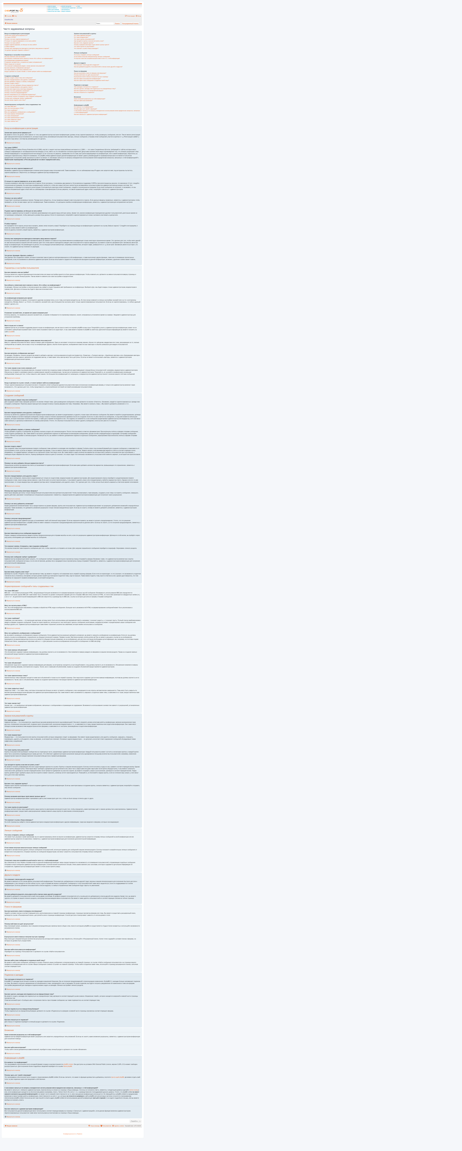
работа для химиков (53, 9)
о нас (78, 6)
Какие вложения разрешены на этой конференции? (89, 98)
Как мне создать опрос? (12, 83)
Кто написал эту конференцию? (83, 107)
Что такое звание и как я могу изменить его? (18, 69)
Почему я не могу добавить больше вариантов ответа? (21, 85)
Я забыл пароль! (10, 46)
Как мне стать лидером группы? (84, 43)
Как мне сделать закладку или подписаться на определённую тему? (95, 88)
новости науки (52, 6)
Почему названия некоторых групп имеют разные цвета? (91, 44)
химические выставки (54, 11)
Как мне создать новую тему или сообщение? (19, 78)
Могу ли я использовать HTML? (14, 108)
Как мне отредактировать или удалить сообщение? (20, 79)
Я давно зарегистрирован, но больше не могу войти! (21, 44)
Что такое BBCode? (10, 106)
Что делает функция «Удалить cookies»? (17, 50)
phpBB (11, 332)
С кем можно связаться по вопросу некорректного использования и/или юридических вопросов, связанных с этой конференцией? (107, 111)
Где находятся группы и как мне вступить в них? (89, 41)
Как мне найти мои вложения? (83, 100)
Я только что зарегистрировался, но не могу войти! (20, 41)
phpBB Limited (68, 1064)
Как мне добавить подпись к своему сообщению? (20, 81)
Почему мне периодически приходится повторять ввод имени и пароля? (27, 48)
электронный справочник (68, 8)
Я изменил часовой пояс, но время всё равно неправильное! (23, 62)
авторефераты (65, 9)
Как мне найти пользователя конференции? (87, 78)
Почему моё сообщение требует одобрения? (18, 98)
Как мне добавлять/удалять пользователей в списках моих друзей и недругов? (98, 66)
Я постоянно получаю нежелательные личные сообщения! (92, 56)
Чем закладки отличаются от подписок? (86, 87)
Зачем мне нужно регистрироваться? (16, 35)
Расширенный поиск (130, 23)
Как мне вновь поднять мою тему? (15, 100)
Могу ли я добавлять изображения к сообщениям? (20, 112)
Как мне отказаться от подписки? (84, 92)
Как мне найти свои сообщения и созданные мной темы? (91, 80)
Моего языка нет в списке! (13, 64)
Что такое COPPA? (10, 37)
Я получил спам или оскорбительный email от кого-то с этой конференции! (97, 58)
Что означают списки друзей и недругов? (86, 65)
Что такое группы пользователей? (84, 39)
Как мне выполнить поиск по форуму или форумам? (90, 73)
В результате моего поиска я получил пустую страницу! (91, 76)
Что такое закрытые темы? (13, 119)
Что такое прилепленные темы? (14, 117)
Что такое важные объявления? (14, 114)
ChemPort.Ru (9, 19)
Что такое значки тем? (11, 121)
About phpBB (67, 1066)
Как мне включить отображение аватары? (17, 68)
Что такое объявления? (12, 115)
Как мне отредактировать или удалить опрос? (19, 87)
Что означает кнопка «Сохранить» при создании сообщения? (23, 96)
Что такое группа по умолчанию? (84, 46)
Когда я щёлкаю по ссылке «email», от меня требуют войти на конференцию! (28, 71)
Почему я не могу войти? (12, 43)
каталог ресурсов (66, 6)
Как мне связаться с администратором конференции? (90, 114)
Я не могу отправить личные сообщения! (86, 55)
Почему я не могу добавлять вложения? (17, 91)
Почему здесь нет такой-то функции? (85, 109)
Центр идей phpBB (117, 1077)
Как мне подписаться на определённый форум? (88, 90)
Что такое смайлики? (11, 110)
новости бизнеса (52, 8)
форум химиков (66, 11)
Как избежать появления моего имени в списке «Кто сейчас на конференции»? (29, 58)
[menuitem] (14, 16)
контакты (79, 8)
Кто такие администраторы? (82, 35)
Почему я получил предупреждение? (16, 92)
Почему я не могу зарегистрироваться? (17, 39)
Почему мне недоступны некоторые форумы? (19, 89)
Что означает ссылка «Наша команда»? (86, 48)
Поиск (117, 23)
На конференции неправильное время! (16, 60)
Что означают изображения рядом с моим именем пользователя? (25, 66)
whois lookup (134, 1090)
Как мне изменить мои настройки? (15, 56)
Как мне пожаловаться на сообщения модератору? (20, 94)
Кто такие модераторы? (81, 37)
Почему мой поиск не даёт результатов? (86, 75)
